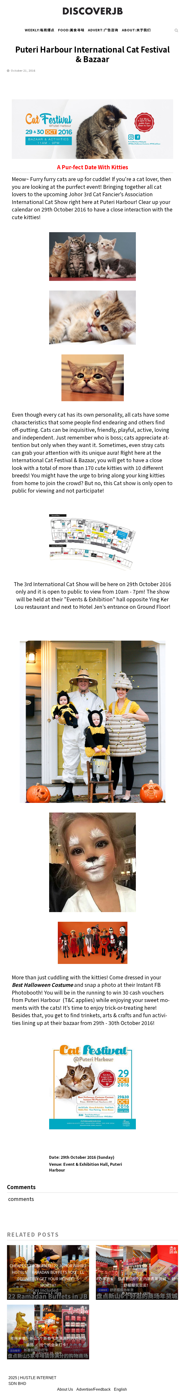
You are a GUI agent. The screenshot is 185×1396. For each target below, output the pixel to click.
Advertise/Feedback (93, 1389)
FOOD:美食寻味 (71, 29)
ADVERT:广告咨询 (103, 29)
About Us (65, 1389)
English (120, 1389)
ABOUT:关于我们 (136, 29)
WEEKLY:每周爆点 (39, 29)
